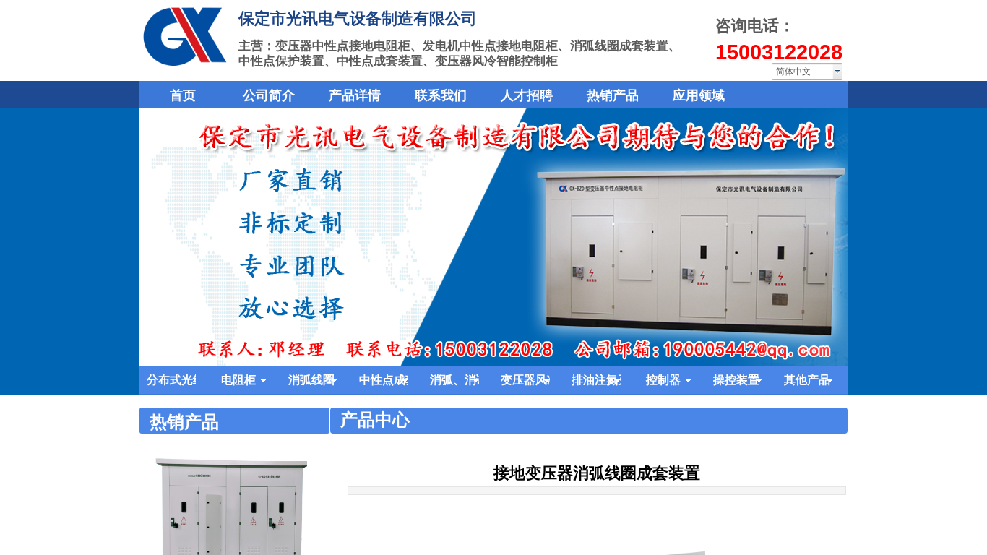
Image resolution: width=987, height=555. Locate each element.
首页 (183, 95)
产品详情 (355, 95)
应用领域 (699, 95)
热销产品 (613, 95)
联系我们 (441, 95)
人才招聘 (527, 95)
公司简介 (269, 95)
